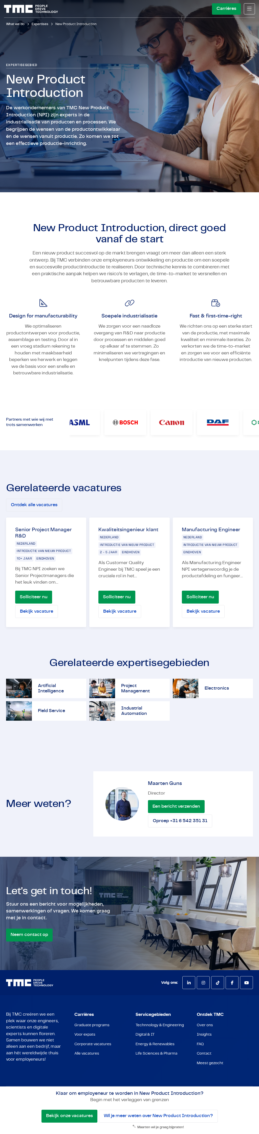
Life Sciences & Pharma (156, 1053)
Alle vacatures (86, 1053)
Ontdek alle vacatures (34, 505)
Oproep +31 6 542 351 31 (180, 821)
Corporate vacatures (92, 1044)
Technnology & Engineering (160, 1025)
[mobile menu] (249, 8)
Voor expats (84, 1034)
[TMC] (31, 9)
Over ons (205, 1025)
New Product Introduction (76, 24)
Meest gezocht (210, 1063)
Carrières (226, 8)
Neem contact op (29, 934)
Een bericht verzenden (176, 806)
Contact (204, 1053)
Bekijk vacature (36, 611)
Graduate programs (92, 1025)
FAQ (200, 1044)
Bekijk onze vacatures (69, 1116)
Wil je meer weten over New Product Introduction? (158, 1116)
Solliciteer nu (34, 597)
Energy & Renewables (155, 1044)
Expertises (40, 24)
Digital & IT (145, 1034)
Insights (204, 1034)
